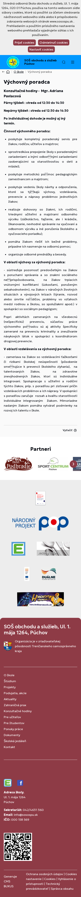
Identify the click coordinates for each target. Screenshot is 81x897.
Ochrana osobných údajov (44, 874)
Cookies (50, 879)
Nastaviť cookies (41, 49)
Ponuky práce (13, 729)
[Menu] (72, 62)
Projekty (10, 687)
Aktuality (10, 699)
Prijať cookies (24, 42)
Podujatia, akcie (15, 693)
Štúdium (10, 681)
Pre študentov (14, 723)
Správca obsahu (62, 888)
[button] (63, 62)
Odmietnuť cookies (54, 42)
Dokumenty (12, 735)
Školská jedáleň (15, 741)
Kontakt (9, 747)
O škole (19, 72)
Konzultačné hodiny (18, 711)
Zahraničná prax (15, 705)
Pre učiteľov (12, 717)
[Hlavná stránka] (8, 72)
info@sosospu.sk (26, 815)
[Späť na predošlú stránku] (4, 72)
